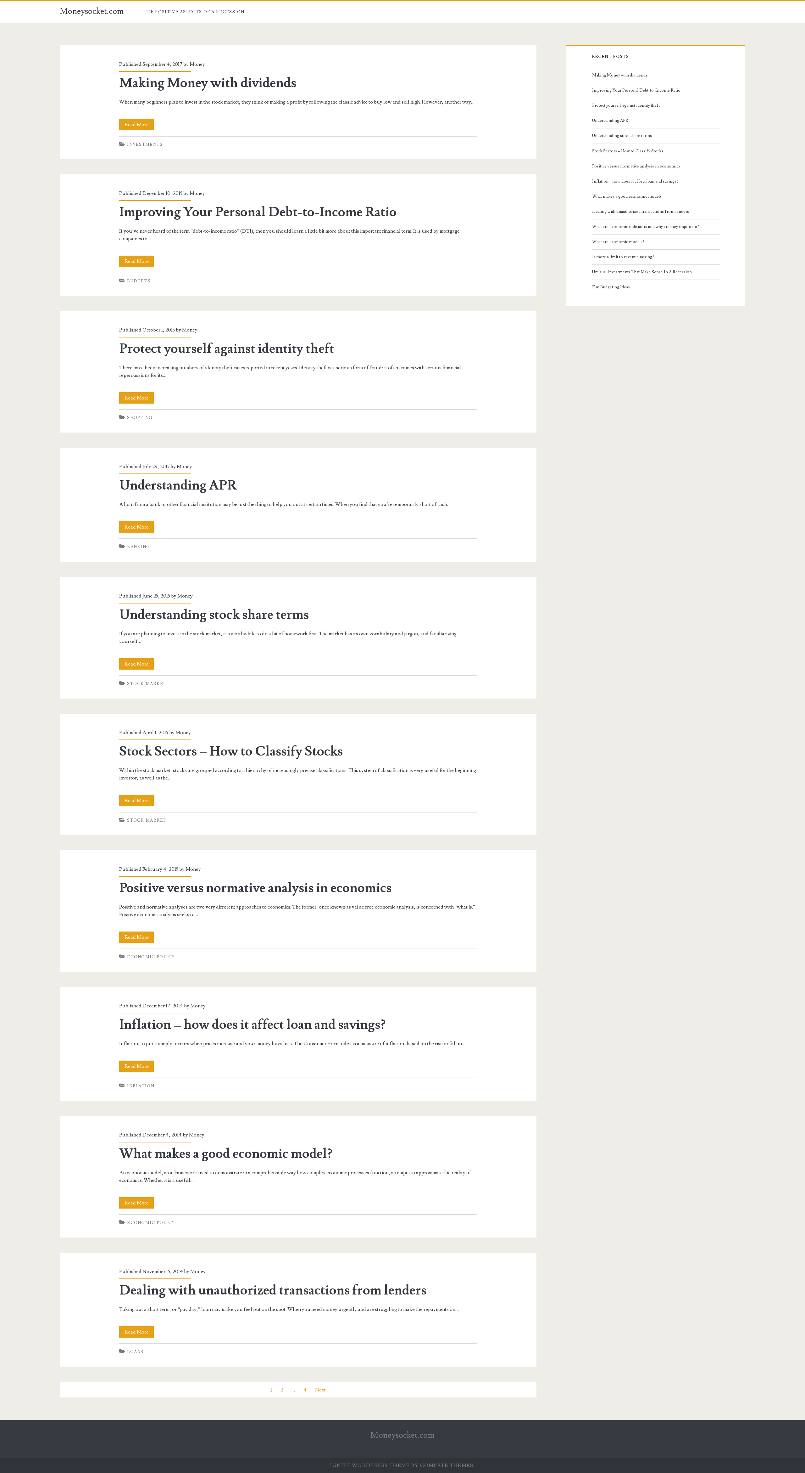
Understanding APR (177, 485)
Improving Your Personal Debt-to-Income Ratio (258, 212)
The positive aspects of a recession (194, 11)
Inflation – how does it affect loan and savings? (252, 1024)
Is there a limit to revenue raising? (623, 256)
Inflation (140, 1086)
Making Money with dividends (207, 83)
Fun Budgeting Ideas (611, 287)
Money (197, 64)
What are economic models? (618, 241)
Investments (145, 144)
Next (320, 1390)
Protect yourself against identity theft (226, 348)
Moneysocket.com (92, 11)
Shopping (139, 417)
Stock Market (147, 683)
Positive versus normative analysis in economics (255, 888)
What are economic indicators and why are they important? (645, 226)
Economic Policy (151, 957)
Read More (139, 125)
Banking (138, 546)
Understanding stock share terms (214, 614)
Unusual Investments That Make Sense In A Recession (642, 272)
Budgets (138, 281)
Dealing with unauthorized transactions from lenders (272, 1290)
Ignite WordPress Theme (370, 1465)
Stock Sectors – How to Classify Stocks (231, 751)
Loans (135, 1351)
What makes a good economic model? (225, 1153)
